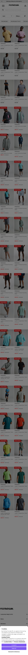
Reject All (14, 648)
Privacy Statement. (19, 641)
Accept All (14, 645)
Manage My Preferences (14, 651)
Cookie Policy (8, 641)
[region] (14, 640)
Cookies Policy (6, 637)
